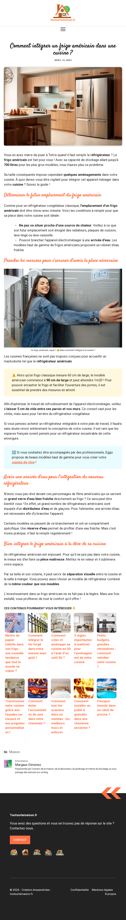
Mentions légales (102, 889)
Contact (20, 839)
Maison (14, 752)
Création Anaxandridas (36, 889)
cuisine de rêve (23, 462)
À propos (110, 894)
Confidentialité (80, 889)
